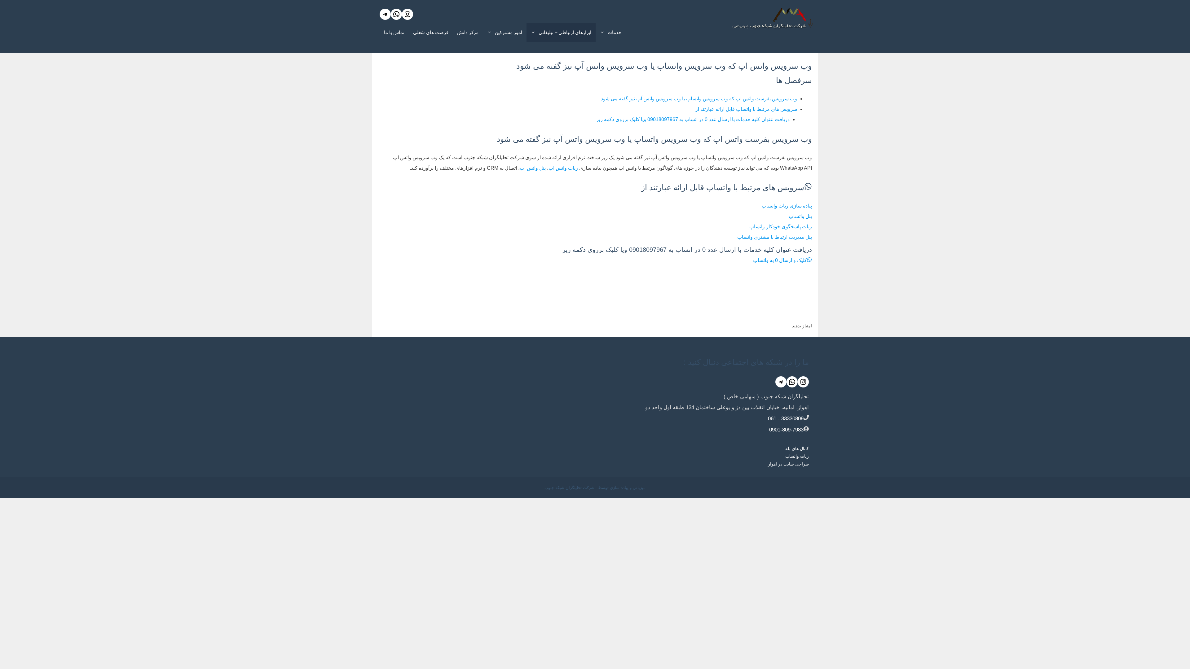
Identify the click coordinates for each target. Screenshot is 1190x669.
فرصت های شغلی (430, 32)
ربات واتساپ (797, 456)
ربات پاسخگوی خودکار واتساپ (780, 226)
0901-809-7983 (786, 430)
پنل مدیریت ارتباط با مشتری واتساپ (774, 237)
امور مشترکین (508, 32)
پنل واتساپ (800, 216)
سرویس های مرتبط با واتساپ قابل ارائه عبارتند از (746, 109)
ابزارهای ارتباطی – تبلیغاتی (565, 32)
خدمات (614, 32)
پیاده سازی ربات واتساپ (787, 205)
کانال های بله (797, 448)
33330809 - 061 (786, 419)
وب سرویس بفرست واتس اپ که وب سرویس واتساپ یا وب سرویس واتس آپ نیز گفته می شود (699, 98)
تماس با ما (394, 32)
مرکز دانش (467, 32)
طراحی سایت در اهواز (788, 463)
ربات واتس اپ (563, 168)
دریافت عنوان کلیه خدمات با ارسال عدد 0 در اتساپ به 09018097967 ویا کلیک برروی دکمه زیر (693, 119)
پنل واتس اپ (533, 168)
